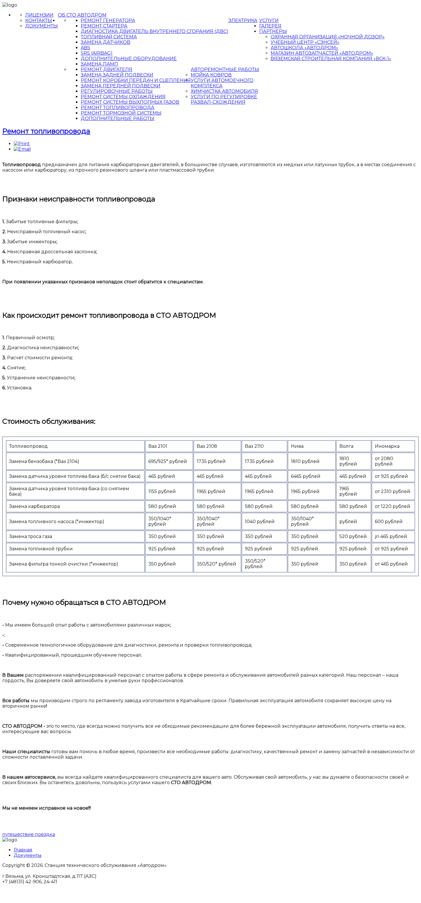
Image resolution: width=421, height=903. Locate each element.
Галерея (270, 26)
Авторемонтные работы (225, 69)
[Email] (22, 149)
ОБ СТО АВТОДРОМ (82, 15)
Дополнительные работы (117, 118)
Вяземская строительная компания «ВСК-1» (331, 58)
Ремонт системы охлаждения (123, 96)
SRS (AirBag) (97, 53)
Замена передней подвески (120, 86)
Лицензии (39, 15)
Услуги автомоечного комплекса (222, 83)
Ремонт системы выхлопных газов (130, 102)
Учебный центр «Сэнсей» (305, 42)
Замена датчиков (105, 42)
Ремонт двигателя (106, 69)
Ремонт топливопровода (117, 107)
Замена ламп (99, 64)
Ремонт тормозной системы (121, 113)
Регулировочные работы (117, 91)
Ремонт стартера (104, 26)
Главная (23, 850)
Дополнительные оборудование (129, 58)
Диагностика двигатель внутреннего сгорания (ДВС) (154, 31)
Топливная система (109, 37)
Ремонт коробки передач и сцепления (136, 80)
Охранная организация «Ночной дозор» (328, 37)
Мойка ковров (211, 75)
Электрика (242, 20)
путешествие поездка (28, 834)
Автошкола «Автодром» (304, 47)
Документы (41, 26)
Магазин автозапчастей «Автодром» (322, 53)
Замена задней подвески (117, 75)
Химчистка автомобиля (224, 91)
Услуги (269, 20)
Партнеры (273, 31)
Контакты (38, 20)
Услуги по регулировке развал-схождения (224, 99)
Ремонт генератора (108, 20)
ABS (85, 47)
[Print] (22, 143)
